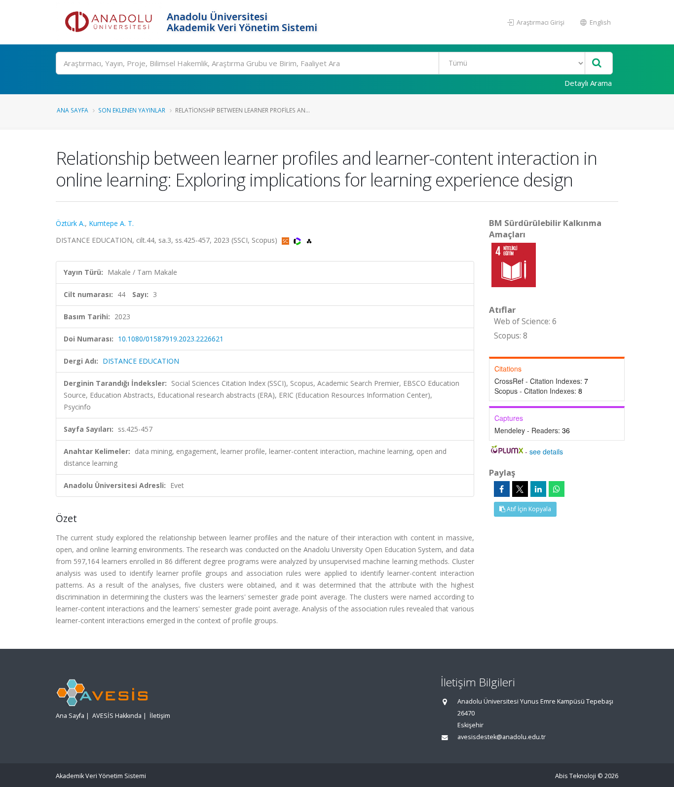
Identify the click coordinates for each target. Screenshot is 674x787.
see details (546, 451)
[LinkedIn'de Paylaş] (538, 489)
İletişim (160, 716)
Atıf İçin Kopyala (528, 509)
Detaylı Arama (588, 83)
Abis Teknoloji (575, 776)
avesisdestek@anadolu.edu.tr (501, 737)
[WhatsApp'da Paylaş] (556, 489)
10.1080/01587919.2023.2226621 (171, 338)
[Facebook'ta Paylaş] (502, 489)
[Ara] (597, 63)
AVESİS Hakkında (117, 716)
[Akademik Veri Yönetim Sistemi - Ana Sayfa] (110, 22)
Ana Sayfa (72, 110)
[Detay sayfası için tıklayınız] (513, 264)
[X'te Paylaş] (520, 489)
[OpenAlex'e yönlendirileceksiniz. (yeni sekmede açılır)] (309, 240)
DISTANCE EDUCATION (141, 361)
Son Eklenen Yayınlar (131, 110)
